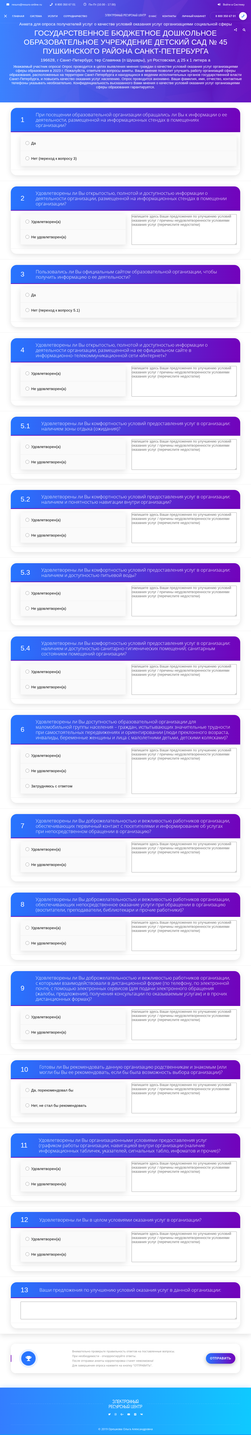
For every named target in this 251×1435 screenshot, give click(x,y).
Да (33, 143)
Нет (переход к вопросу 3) (54, 158)
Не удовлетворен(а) (48, 237)
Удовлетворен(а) (46, 222)
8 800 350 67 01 (226, 16)
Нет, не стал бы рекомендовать (58, 1105)
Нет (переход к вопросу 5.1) (55, 310)
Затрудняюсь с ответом (51, 786)
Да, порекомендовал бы (52, 1090)
